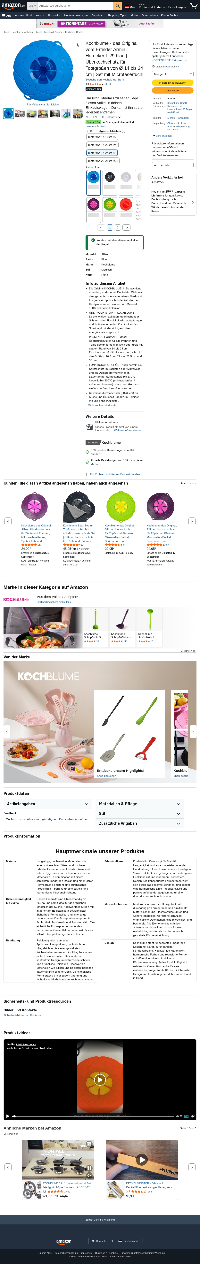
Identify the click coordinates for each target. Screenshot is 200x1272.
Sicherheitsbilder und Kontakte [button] (22, 1015)
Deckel (80, 32)
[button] (6, 15)
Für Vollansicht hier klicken (43, 104)
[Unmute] (193, 1116)
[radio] (8, 114)
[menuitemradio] (186, 1116)
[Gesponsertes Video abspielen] (142, 1160)
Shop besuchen (106, 775)
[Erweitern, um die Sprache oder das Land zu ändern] (135, 7)
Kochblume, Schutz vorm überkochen (30, 1048)
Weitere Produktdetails (102, 405)
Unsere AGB (45, 1253)
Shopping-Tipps (117, 15)
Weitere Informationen (128, 430)
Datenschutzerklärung (66, 1253)
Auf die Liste (161, 165)
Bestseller (54, 15)
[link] (37, 533)
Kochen (69, 32)
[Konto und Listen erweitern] (164, 7)
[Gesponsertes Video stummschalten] (89, 1175)
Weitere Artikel (95, 126)
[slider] (93, 1116)
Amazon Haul (23, 15)
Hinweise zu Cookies (106, 1253)
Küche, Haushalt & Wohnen (18, 32)
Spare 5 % (93, 122)
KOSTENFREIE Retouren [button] (168, 60)
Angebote (98, 15)
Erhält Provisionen (26, 1044)
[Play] (7, 1116)
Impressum (86, 1253)
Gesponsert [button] (186, 650)
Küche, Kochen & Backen (49, 32)
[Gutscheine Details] (157, 15)
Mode (134, 15)
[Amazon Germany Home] (63, 1243)
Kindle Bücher (169, 15)
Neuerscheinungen (76, 15)
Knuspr (40, 15)
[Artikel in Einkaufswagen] (193, 6)
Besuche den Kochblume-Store (105, 79)
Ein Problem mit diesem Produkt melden (115, 474)
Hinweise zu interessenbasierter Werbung (143, 1253)
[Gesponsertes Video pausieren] (89, 1168)
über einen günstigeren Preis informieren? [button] (55, 819)
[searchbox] (75, 6)
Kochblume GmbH (177, 103)
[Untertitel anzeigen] (89, 1144)
